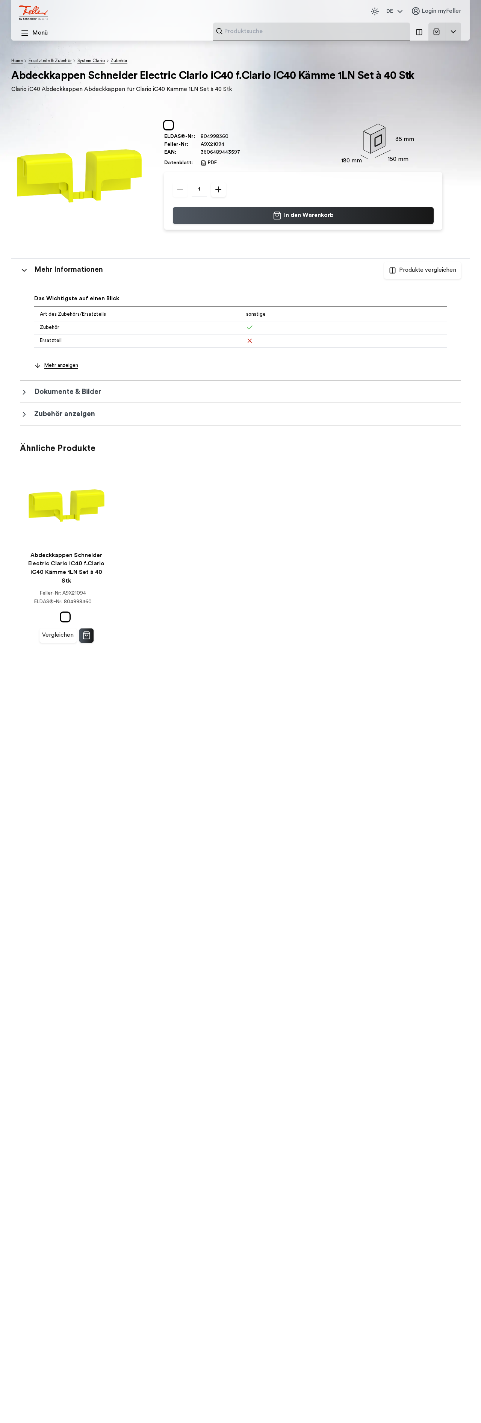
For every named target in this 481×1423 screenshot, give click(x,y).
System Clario (91, 61)
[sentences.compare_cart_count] (419, 32)
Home (17, 61)
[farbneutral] (169, 125)
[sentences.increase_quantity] (218, 189)
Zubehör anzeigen (64, 414)
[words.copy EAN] (243, 152)
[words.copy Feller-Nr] (227, 144)
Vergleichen (58, 635)
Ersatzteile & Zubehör (50, 61)
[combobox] (314, 31)
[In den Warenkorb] (86, 635)
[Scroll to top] (460, 1403)
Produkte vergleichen (427, 270)
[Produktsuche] (219, 31)
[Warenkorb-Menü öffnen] (453, 31)
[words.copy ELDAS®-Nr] (232, 136)
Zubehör (118, 61)
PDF (212, 162)
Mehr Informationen (68, 269)
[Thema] (375, 11)
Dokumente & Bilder (67, 391)
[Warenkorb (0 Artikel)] (438, 31)
